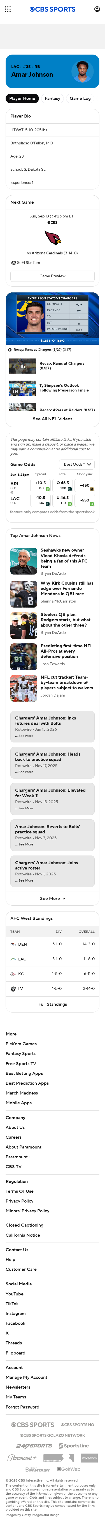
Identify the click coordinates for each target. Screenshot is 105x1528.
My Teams (16, 1397)
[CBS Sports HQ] (77, 1424)
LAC (22, 959)
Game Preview (52, 276)
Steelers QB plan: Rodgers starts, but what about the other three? (65, 620)
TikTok (12, 1304)
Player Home (22, 98)
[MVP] (89, 1456)
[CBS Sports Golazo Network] (52, 1435)
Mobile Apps (19, 1103)
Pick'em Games (21, 1044)
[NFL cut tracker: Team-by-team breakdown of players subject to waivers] (23, 688)
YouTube (15, 1294)
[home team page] (53, 238)
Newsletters (18, 1387)
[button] (8, 9)
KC (21, 974)
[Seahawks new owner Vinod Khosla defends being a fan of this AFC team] (23, 561)
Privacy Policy (19, 1201)
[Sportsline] (74, 1445)
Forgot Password (22, 1407)
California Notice (23, 1235)
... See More (24, 736)
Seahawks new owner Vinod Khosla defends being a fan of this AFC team (64, 558)
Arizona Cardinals (47, 253)
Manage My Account (26, 1377)
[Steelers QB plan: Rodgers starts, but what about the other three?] (23, 625)
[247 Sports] (34, 1445)
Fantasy (52, 98)
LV (20, 989)
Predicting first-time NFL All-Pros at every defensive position (67, 651)
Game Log (80, 98)
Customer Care (21, 1269)
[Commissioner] (58, 1456)
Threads (14, 1343)
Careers (14, 1137)
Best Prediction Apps (27, 1083)
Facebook (15, 1323)
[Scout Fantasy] (37, 1469)
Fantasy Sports (21, 1053)
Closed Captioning (24, 1225)
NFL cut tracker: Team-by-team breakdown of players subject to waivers (67, 682)
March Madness (22, 1093)
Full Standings (52, 1004)
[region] (52, 318)
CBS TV (14, 1167)
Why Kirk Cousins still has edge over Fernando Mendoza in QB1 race (67, 588)
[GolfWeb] (69, 1469)
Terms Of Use (20, 1191)
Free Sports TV (21, 1064)
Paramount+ (18, 1157)
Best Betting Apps (24, 1073)
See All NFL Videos (52, 419)
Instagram (16, 1313)
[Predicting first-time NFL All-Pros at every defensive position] (23, 656)
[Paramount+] (22, 1456)
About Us (15, 1127)
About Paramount (23, 1147)
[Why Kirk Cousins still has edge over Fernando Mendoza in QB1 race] (23, 594)
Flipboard (15, 1353)
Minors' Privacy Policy (27, 1211)
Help (10, 1259)
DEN (22, 944)
